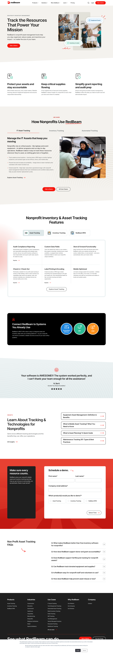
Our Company (71, 606)
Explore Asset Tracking (15, 177)
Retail (28, 623)
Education (30, 606)
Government (30, 608)
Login (92, 3)
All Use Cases (63, 189)
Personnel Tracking (52, 623)
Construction (30, 603)
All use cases (51, 629)
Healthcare (30, 611)
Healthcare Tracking (53, 626)
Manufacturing (31, 616)
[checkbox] (75, 500)
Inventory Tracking (12, 606)
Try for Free (99, 638)
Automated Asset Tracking (54, 608)
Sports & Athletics (32, 626)
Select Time (93, 513)
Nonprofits (30, 618)
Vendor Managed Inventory (54, 621)
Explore (15, 260)
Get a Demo (100, 3)
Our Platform (71, 603)
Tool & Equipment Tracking (54, 606)
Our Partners (71, 608)
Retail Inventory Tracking (54, 611)
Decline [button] (84, 650)
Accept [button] (77, 650)
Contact (90, 603)
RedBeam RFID (11, 608)
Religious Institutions (32, 621)
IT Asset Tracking (52, 603)
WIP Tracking (51, 616)
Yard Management (52, 618)
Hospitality (30, 613)
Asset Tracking (11, 603)
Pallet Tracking (51, 613)
